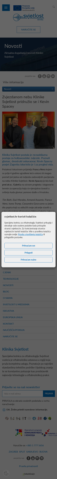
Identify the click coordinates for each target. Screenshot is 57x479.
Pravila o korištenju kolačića (30, 234)
